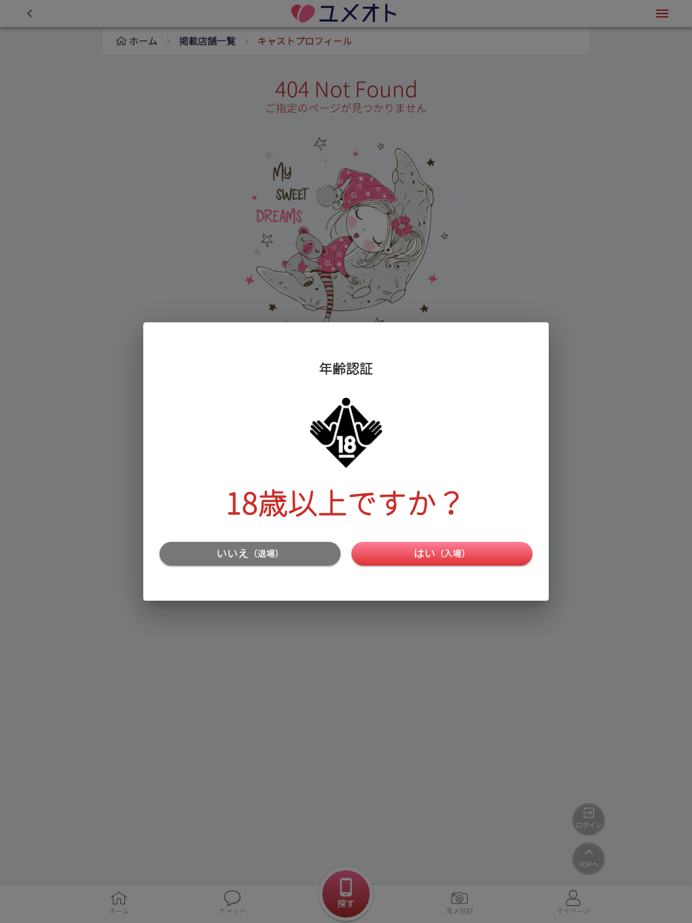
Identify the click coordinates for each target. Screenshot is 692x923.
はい (442, 553)
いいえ (250, 553)
